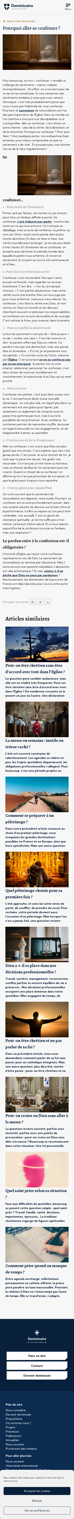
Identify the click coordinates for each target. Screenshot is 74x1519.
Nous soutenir (15, 1444)
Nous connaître (16, 1410)
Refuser (37, 1500)
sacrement (26, 110)
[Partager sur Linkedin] (48, 602)
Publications (13, 1436)
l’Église (12, 359)
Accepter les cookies (37, 1491)
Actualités (12, 1440)
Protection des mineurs (21, 1448)
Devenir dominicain (37, 1375)
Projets (10, 1427)
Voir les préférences (37, 1510)
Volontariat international (22, 1465)
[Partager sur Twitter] (40, 602)
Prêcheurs (12, 1431)
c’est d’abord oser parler (34, 221)
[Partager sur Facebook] (32, 602)
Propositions (14, 1418)
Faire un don (37, 1356)
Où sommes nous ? (18, 1423)
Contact (37, 1366)
